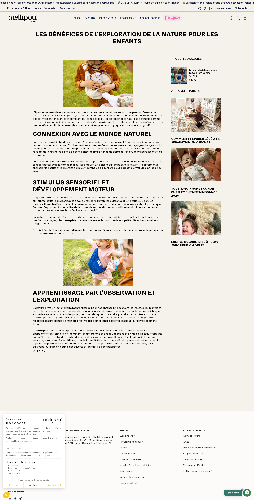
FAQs (186, 441)
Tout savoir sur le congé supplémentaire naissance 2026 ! (194, 192)
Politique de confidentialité (197, 471)
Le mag (37, 8)
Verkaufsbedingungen (132, 476)
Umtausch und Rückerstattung (199, 447)
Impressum (126, 471)
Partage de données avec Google (21, 468)
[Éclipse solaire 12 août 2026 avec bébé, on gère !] (196, 218)
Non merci (13, 485)
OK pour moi (54, 485)
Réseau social (14, 471)
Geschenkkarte (223, 8)
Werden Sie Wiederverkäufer (135, 465)
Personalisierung (192, 459)
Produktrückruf (128, 482)
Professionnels (67, 8)
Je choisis (33, 485)
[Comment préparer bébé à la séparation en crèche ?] (196, 115)
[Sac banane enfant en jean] (98, 262)
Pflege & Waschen (193, 453)
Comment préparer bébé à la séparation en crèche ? (195, 140)
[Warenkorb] (245, 18)
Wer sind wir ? (127, 435)
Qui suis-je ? (50, 8)
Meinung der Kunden (194, 465)
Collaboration (127, 453)
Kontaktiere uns (191, 435)
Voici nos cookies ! (15, 473)
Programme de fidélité (18, 8)
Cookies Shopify (14, 465)
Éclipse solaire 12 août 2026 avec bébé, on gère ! (194, 243)
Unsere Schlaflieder (130, 459)
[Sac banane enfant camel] (98, 83)
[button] (6, 495)
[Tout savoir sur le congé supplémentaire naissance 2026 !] (196, 165)
